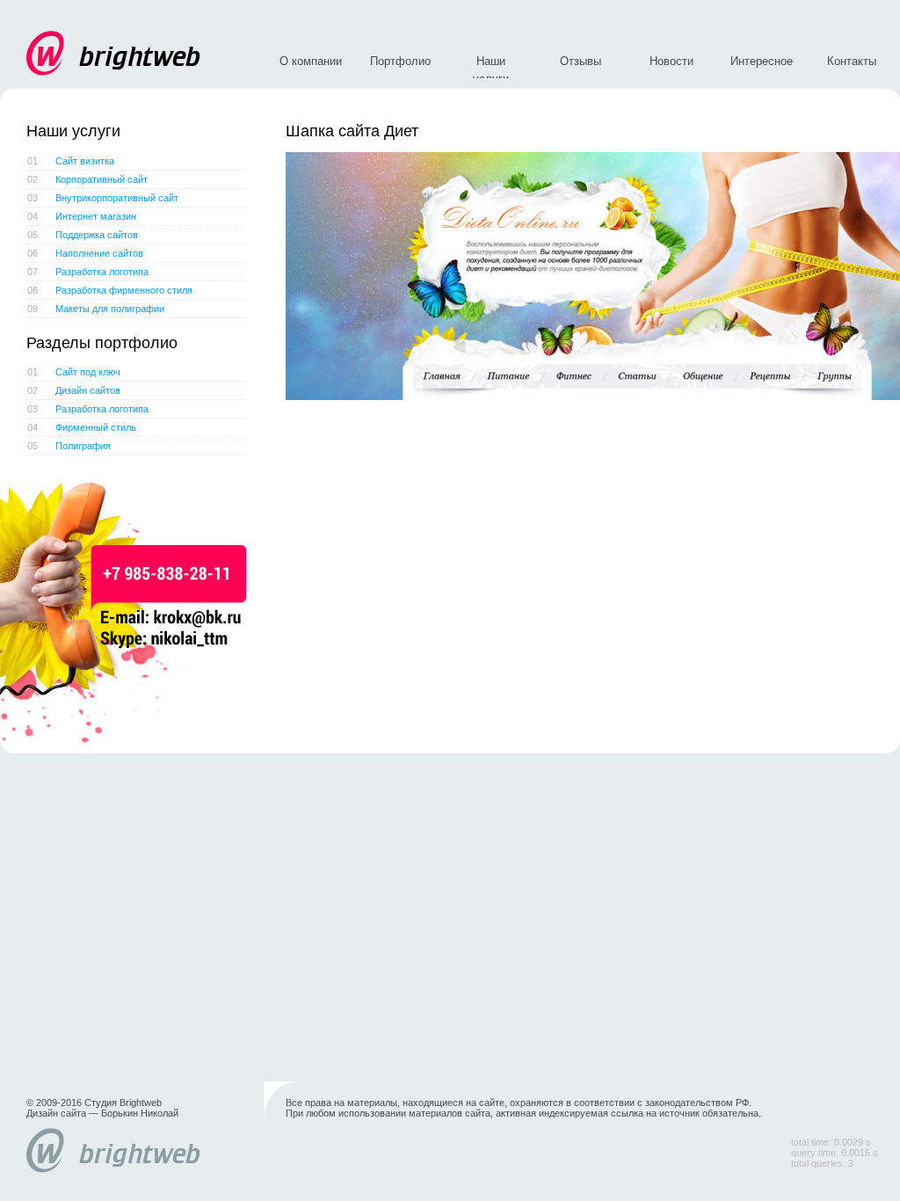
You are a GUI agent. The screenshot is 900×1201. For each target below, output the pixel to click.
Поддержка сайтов (82, 234)
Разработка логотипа (88, 271)
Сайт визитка (70, 161)
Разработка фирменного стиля (109, 290)
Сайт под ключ (73, 372)
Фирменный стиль (81, 427)
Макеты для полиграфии (95, 308)
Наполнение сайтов (85, 253)
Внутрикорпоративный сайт (102, 198)
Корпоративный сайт (87, 179)
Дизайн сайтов (73, 390)
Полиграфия (69, 445)
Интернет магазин (81, 216)
